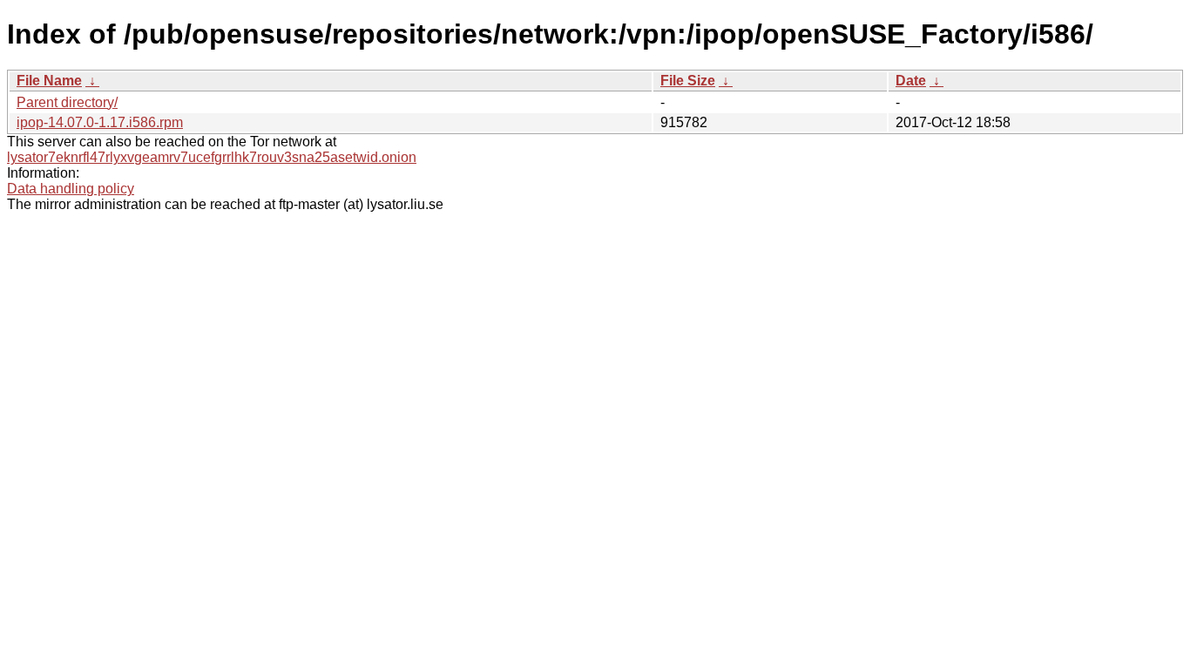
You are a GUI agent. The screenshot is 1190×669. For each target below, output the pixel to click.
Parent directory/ (67, 102)
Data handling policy (70, 188)
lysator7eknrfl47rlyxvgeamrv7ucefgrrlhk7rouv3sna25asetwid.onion (211, 157)
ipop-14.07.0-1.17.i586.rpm (100, 122)
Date (911, 80)
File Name (49, 80)
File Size (687, 80)
